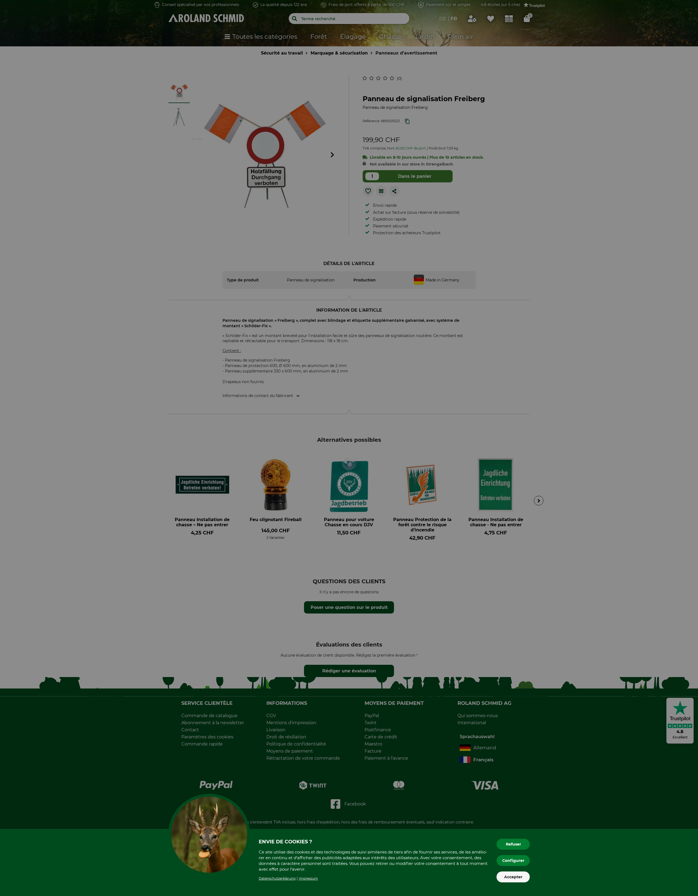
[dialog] (349, 448)
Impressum (308, 878)
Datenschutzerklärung (277, 878)
